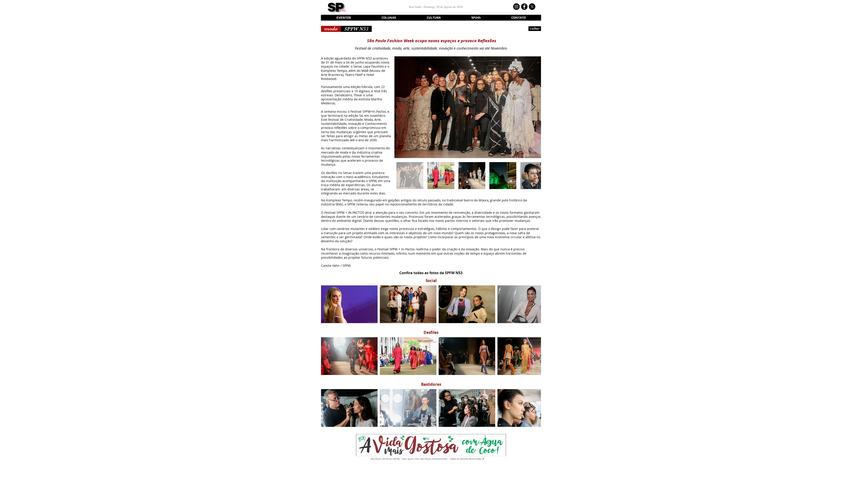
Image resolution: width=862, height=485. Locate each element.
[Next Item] (533, 107)
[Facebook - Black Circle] (524, 6)
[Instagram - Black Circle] (516, 6)
